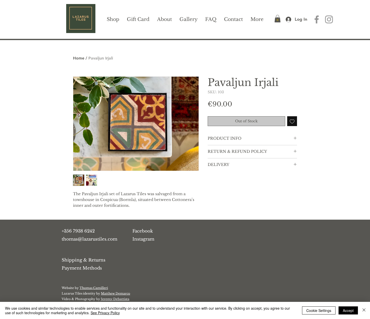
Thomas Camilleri (94, 288)
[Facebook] (316, 19)
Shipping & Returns (83, 260)
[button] (277, 18)
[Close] (364, 310)
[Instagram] (329, 19)
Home (78, 58)
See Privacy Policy (105, 312)
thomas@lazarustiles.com (89, 239)
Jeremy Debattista (115, 299)
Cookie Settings (318, 310)
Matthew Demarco (115, 293)
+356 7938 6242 (78, 231)
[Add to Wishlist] (292, 121)
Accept (348, 310)
